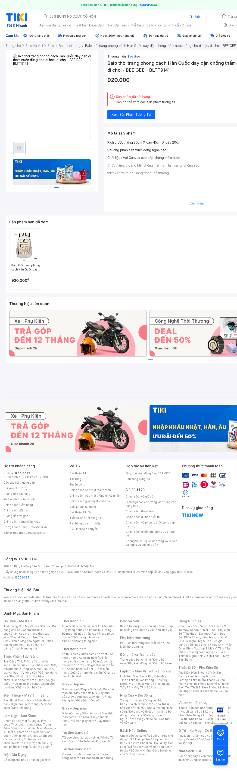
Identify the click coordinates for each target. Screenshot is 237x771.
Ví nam (66, 754)
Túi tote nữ (86, 741)
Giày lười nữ (96, 696)
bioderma (109, 597)
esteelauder (32, 597)
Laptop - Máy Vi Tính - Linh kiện (146, 671)
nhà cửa (112, 25)
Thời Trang (214, 626)
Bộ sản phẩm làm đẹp (27, 745)
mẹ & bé (80, 25)
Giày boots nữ (77, 696)
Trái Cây (9, 661)
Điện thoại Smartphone (18, 700)
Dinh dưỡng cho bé (24, 637)
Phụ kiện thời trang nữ (134, 643)
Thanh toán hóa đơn (191, 708)
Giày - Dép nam (74, 708)
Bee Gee (134, 56)
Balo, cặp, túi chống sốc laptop (147, 628)
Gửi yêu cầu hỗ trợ (15, 488)
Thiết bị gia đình (39, 759)
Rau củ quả (18, 665)
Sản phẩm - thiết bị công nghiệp (204, 650)
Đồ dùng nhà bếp (14, 759)
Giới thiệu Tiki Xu (80, 512)
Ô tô (201, 739)
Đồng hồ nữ (143, 659)
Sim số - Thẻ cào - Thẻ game (212, 722)
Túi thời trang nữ (75, 732)
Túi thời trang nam (76, 749)
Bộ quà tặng (139, 754)
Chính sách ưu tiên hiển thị (143, 517)
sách (125, 25)
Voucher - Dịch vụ (192, 703)
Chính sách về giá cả (139, 496)
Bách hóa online (198, 644)
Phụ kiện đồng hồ (139, 663)
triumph (162, 597)
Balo (123, 626)
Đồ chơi (45, 626)
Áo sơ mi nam (88, 657)
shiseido (9, 601)
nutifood (175, 597)
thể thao (137, 25)
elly (120, 597)
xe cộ (66, 25)
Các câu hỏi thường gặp (19, 482)
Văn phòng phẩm (212, 756)
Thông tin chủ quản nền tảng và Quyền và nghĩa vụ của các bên (151, 542)
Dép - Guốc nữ (91, 689)
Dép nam (83, 717)
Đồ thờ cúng (135, 719)
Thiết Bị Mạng (143, 683)
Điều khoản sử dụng (82, 506)
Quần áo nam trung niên (86, 672)
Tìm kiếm (195, 16)
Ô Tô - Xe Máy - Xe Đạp (197, 730)
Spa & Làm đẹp (207, 711)
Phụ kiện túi (103, 741)
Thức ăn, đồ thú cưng (25, 683)
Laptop (157, 687)
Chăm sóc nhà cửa (28, 687)
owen (74, 597)
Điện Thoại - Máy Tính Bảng (26, 695)
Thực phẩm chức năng (26, 724)
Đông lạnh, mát (32, 669)
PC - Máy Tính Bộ (138, 687)
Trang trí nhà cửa (131, 700)
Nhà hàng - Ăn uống (200, 715)
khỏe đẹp (96, 25)
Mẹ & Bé (203, 641)
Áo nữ (65, 626)
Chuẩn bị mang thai (24, 648)
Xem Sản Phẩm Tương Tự (131, 114)
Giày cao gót (70, 689)
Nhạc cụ (151, 719)
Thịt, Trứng (24, 661)
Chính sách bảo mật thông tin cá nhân (94, 495)
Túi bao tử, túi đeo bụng (97, 758)
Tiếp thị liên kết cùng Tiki (86, 518)
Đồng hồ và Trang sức (137, 654)
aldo (151, 597)
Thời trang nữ (73, 621)
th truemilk (50, 597)
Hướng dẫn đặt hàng (16, 493)
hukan (36, 601)
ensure (85, 597)
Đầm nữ (77, 626)
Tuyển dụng (77, 484)
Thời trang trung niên (83, 641)
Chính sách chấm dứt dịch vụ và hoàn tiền (150, 533)
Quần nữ (89, 626)
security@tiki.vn (36, 532)
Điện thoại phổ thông (25, 704)
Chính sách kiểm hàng (18, 505)
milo (128, 597)
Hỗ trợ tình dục (37, 743)
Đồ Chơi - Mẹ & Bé (17, 621)
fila (54, 601)
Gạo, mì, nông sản (25, 672)
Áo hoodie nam (80, 661)
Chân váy (90, 633)
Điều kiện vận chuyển (83, 529)
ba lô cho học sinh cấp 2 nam (169, 25)
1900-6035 (22, 473)
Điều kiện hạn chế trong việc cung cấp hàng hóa (151, 504)
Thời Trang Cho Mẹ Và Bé (20, 626)
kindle (187, 597)
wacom (211, 597)
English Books (201, 759)
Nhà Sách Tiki (189, 751)
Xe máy (191, 739)
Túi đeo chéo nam (85, 754)
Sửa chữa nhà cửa (139, 704)
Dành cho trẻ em (23, 680)
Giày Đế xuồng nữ (88, 700)
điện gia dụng (49, 25)
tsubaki (63, 601)
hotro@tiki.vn (38, 527)
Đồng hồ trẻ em (163, 663)
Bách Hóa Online (133, 730)
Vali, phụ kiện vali (161, 630)
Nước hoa (18, 743)
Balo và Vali (129, 621)
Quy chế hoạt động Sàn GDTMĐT (148, 473)
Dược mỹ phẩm (40, 747)
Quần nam (87, 654)
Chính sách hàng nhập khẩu (21, 521)
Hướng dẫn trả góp (15, 516)
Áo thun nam (70, 654)
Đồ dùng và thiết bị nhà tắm (147, 711)
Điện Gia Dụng (14, 755)
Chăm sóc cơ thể (23, 728)
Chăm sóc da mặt (15, 721)
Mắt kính (156, 643)
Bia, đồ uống (18, 676)
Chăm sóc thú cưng (133, 735)
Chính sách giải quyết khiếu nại (90, 501)
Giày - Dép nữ (73, 684)
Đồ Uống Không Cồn (144, 750)
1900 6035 (22, 577)
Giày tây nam (90, 713)
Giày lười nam (71, 713)
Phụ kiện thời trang (135, 638)
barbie (63, 597)
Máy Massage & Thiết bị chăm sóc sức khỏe (29, 730)
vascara (8, 597)
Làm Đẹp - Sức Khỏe (19, 716)
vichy (46, 601)
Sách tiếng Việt (188, 756)
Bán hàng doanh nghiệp (85, 523)
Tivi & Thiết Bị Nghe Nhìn (201, 654)
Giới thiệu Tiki (78, 473)
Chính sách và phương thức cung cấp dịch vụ (150, 524)
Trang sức (127, 659)
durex (96, 597)
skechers (139, 597)
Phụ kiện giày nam (82, 721)
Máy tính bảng (21, 708)
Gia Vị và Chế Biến (140, 743)
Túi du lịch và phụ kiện (143, 626)
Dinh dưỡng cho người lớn (28, 641)
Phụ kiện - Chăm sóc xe (194, 735)
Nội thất (139, 708)
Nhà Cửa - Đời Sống (136, 695)
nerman (199, 597)
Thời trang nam (74, 649)
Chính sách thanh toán (140, 511)
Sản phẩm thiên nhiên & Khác (26, 733)
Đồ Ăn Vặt (134, 747)
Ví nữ (104, 737)
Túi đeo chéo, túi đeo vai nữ (80, 737)
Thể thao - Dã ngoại (197, 633)
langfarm (24, 601)
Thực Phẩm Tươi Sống (20, 656)
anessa (223, 597)
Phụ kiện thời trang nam (145, 644)
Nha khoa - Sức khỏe (203, 719)
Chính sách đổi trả (15, 510)
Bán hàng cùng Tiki (138, 479)
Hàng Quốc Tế (189, 621)
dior (19, 597)
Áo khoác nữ (93, 630)
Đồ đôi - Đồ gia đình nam (91, 665)
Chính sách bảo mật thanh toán (90, 490)
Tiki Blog (75, 479)
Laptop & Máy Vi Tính (209, 648)
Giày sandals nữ (84, 693)
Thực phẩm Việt (38, 665)
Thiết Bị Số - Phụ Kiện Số (198, 667)
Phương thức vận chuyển (19, 499)
